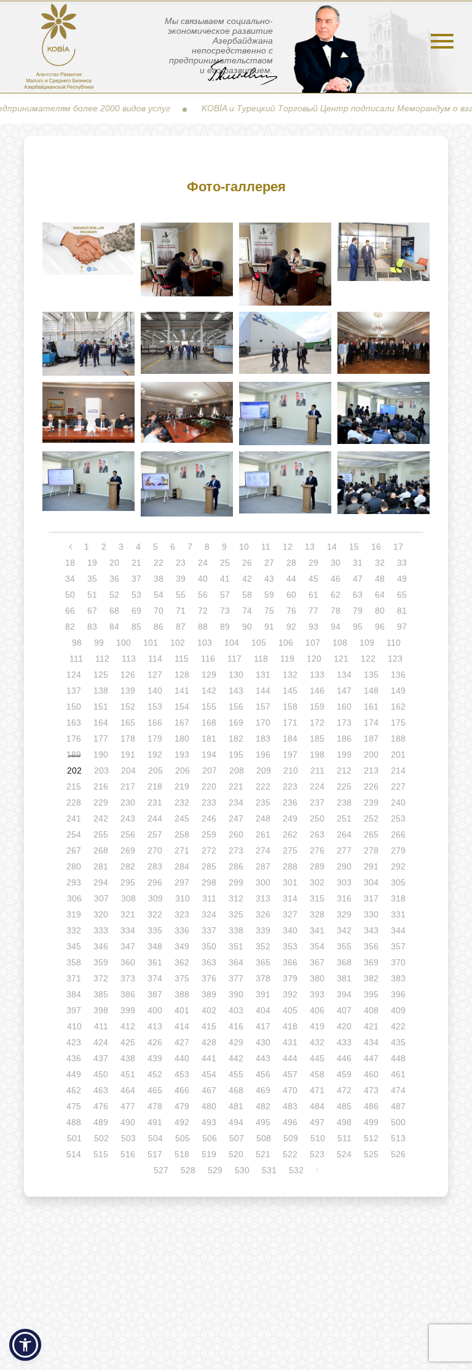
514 (73, 1154)
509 (290, 1138)
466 (182, 1090)
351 (236, 946)
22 (158, 563)
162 (398, 706)
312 (236, 898)
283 (155, 866)
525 (371, 1154)
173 (344, 722)
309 (155, 898)
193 (182, 754)
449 (73, 1074)
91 (269, 627)
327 (290, 914)
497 (317, 1122)
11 (265, 547)
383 (398, 978)
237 (317, 802)
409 (398, 1010)
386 (127, 994)
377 (236, 978)
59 (269, 595)
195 (236, 754)
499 (371, 1122)
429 (236, 1042)
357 (398, 946)
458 (317, 1074)
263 (317, 834)
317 (371, 898)
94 (335, 627)
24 (203, 563)
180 (182, 738)
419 (317, 1026)
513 (398, 1138)
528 (188, 1170)
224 (317, 786)
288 (290, 866)
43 (269, 579)
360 (127, 962)
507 (236, 1138)
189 (73, 754)
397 (73, 1010)
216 (100, 786)
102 (177, 642)
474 (398, 1090)
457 (290, 1074)
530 (242, 1170)
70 (158, 611)
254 (73, 834)
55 (181, 595)
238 (344, 802)
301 (290, 882)
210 (290, 770)
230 (127, 802)
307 (101, 898)
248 (263, 818)
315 (317, 898)
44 (291, 579)
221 (236, 786)
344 (398, 930)
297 (182, 882)
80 (380, 611)
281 (100, 866)
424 (100, 1042)
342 (344, 930)
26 (247, 563)
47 (358, 579)
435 (398, 1042)
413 (155, 1026)
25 (225, 563)
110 (394, 642)
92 (291, 627)
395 (371, 994)
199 (344, 754)
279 (398, 850)
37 (136, 579)
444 (290, 1058)
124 (73, 674)
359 (100, 962)
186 (344, 738)
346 (100, 946)
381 (344, 978)
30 (335, 563)
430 (263, 1042)
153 (155, 706)
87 (181, 627)
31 (358, 563)
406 (317, 1010)
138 (100, 690)
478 (155, 1106)
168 (209, 722)
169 (236, 722)
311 (209, 898)
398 (100, 1010)
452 (155, 1074)
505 (182, 1138)
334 (127, 930)
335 (155, 930)
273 (236, 850)
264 (344, 834)
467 (209, 1090)
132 (290, 674)
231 (155, 802)
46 (335, 579)
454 (209, 1074)
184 (290, 738)
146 (317, 690)
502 (101, 1138)
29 (313, 563)
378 (263, 978)
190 (100, 754)
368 (344, 962)
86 (158, 627)
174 (371, 722)
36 (114, 579)
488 (73, 1122)
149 (398, 690)
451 (127, 1074)
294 (100, 882)
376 (209, 978)
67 (92, 611)
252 (371, 818)
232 (182, 802)
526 (398, 1154)
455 (236, 1074)
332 (73, 930)
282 (127, 866)
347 (127, 946)
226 (371, 786)
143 (236, 690)
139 (127, 690)
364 (236, 962)
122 (368, 658)
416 (236, 1026)
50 (70, 595)
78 (335, 611)
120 (314, 658)
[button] (25, 1345)
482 (263, 1106)
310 (182, 898)
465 (155, 1090)
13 (310, 547)
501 (74, 1138)
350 (209, 946)
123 (395, 658)
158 (290, 706)
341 (317, 930)
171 (290, 722)
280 (73, 866)
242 (100, 818)
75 (269, 611)
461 (398, 1074)
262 (290, 834)
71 (181, 611)
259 (209, 834)
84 (114, 627)
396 (398, 994)
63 (358, 595)
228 (73, 802)
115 (182, 658)
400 (155, 1010)
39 (181, 579)
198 (317, 754)
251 (344, 818)
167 (182, 722)
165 (127, 722)
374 (155, 978)
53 (136, 595)
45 (313, 579)
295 (127, 882)
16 (376, 547)
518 (182, 1154)
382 (371, 978)
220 (209, 786)
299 (236, 882)
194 (209, 754)
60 (291, 595)
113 (129, 658)
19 (92, 563)
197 (290, 754)
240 (398, 802)
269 (127, 850)
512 (371, 1138)
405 (290, 1010)
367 (317, 962)
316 (344, 898)
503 (128, 1138)
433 (344, 1042)
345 (73, 946)
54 (158, 595)
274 (263, 850)
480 (209, 1106)
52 (114, 595)
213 (371, 770)
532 (296, 1170)
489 (100, 1122)
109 (367, 642)
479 (182, 1106)
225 (344, 786)
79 (358, 611)
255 (100, 834)
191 (127, 754)
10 (244, 547)
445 (317, 1058)
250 (317, 818)
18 (70, 563)
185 (317, 738)
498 (344, 1122)
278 (371, 850)
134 (344, 674)
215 (73, 786)
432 (317, 1042)
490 (127, 1122)
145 (290, 690)
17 (398, 547)
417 (263, 1026)
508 (263, 1138)
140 (155, 690)
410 (74, 1026)
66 (70, 611)
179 (155, 738)
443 (263, 1058)
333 (100, 930)
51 (92, 595)
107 (312, 642)
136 (398, 674)
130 (236, 674)
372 (100, 978)
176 (73, 738)
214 (398, 770)
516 (127, 1154)
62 (335, 595)
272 (209, 850)
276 (317, 850)
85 (136, 627)
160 (344, 706)
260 (236, 834)
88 (203, 627)
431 (290, 1042)
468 (236, 1090)
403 (236, 1010)
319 (73, 914)
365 (263, 962)
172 (317, 722)
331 (398, 914)
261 (263, 834)
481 (236, 1106)
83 (92, 627)
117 (234, 658)
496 (290, 1122)
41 (225, 579)
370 (398, 962)
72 (203, 611)
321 (127, 914)
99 (99, 642)
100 (123, 642)
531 (269, 1170)
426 (155, 1042)
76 (291, 611)
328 (317, 914)
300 (263, 882)
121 (341, 658)
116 (208, 658)
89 (225, 627)
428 (209, 1042)
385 (100, 994)
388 (182, 994)
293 (73, 882)
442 (236, 1058)
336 (182, 930)
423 (73, 1042)
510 (317, 1138)
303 (344, 882)
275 (290, 850)
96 (380, 627)
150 (73, 706)
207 (209, 770)
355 (344, 946)
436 (73, 1058)
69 (136, 611)
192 (155, 754)
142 (209, 690)
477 (127, 1106)
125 (100, 674)
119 (287, 658)
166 (155, 722)
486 (371, 1106)
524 (344, 1154)
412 (127, 1026)
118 (261, 658)
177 (100, 738)
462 (73, 1090)
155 (209, 706)
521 (263, 1154)
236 (290, 802)
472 (344, 1090)
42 (247, 579)
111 (76, 658)
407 (344, 1010)
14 (332, 547)
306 (74, 898)
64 (380, 595)
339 (263, 930)
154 (182, 706)
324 (209, 914)
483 (290, 1106)
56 (203, 595)
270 (155, 850)
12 (288, 547)
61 (313, 595)
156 (236, 706)
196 (263, 754)
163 (73, 722)
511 (344, 1138)
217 (127, 786)
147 (344, 690)
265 (371, 834)
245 (182, 818)
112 (102, 658)
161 (371, 706)
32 (380, 563)
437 (100, 1058)
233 (209, 802)
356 (371, 946)
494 (236, 1122)
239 (371, 802)
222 (263, 786)
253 (398, 818)
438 (127, 1058)
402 (209, 1010)
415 (209, 1026)
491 (155, 1122)
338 (236, 930)
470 (290, 1090)
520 (236, 1154)
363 (209, 962)
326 (263, 914)
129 (209, 674)
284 (182, 866)
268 (100, 850)
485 (344, 1106)
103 (204, 642)
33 (402, 563)
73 (225, 611)
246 (209, 818)
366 (290, 962)
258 (182, 834)
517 (155, 1154)
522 (290, 1154)
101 (150, 642)
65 (402, 595)
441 (209, 1058)
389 (209, 994)
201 (398, 754)
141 (182, 690)
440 (182, 1058)
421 (371, 1026)
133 (317, 674)
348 (155, 946)
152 (127, 706)
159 (317, 706)
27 (269, 563)
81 (402, 611)
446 (344, 1058)
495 (263, 1122)
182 (236, 738)
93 (313, 627)
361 (155, 962)
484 (317, 1106)
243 (127, 818)
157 (263, 706)
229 (100, 802)
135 (371, 674)
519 (209, 1154)
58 (247, 595)
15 (354, 547)
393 (317, 994)
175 (398, 722)
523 (317, 1154)
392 (290, 994)
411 (101, 1026)
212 (344, 770)
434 (371, 1042)
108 (339, 642)
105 (258, 642)
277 (344, 850)
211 (317, 770)
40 (203, 579)
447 (371, 1058)
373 (127, 978)
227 (398, 786)
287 (263, 866)
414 (182, 1026)
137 (73, 690)
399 (127, 1010)
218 (155, 786)
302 (317, 882)
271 (182, 850)
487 (398, 1106)
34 (70, 579)
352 (263, 946)
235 (263, 802)
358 (73, 962)
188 (398, 738)
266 (398, 834)
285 (209, 866)
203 (101, 770)
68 (114, 611)
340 (290, 930)
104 (231, 642)
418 (290, 1026)
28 (291, 563)
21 (136, 563)
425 (127, 1042)
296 (155, 882)
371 (73, 978)
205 (155, 770)
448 (398, 1058)
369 (371, 962)
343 (371, 930)
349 (182, 946)
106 (285, 642)
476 (100, 1106)
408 (371, 1010)
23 (181, 563)
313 (263, 898)
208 (236, 770)
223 (290, 786)
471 (317, 1090)
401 (182, 1010)
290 (344, 866)
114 (155, 658)
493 (209, 1122)
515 (100, 1154)
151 (100, 706)
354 (317, 946)
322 (155, 914)
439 (155, 1058)
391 (263, 994)
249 (290, 818)
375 (182, 978)
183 (263, 738)
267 (73, 850)
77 (313, 611)
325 (236, 914)
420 (344, 1026)
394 (344, 994)
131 (263, 674)
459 (344, 1074)
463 (100, 1090)
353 (290, 946)
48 (380, 579)
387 (155, 994)
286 (236, 866)
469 (263, 1090)
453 (182, 1074)
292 (398, 866)
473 (371, 1090)
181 (209, 738)
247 (236, 818)
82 (70, 627)
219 (182, 786)
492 (182, 1122)
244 (155, 818)
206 (182, 770)
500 (398, 1122)
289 (317, 866)
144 (263, 690)
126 (127, 674)
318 (398, 898)
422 (398, 1026)
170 (263, 722)
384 (73, 994)
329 (344, 914)
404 (263, 1010)
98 (77, 642)
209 (263, 770)
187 (371, 738)
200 (371, 754)
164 (100, 722)
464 (127, 1090)
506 (209, 1138)
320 (100, 914)
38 (158, 579)
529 (215, 1170)
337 (209, 930)
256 (127, 834)
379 (290, 978)
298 (209, 882)
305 (398, 882)
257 (155, 834)
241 (73, 818)
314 (290, 898)
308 (128, 898)
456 (263, 1074)
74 (247, 611)
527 (161, 1170)
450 (100, 1074)
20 (114, 563)
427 (182, 1042)
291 (371, 866)
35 (92, 579)
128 (182, 674)
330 (371, 914)
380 (317, 978)
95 (358, 627)
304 (371, 882)
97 (402, 627)
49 (402, 579)
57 (225, 595)
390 (236, 994)
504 (155, 1138)
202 (74, 770)
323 (182, 914)
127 (155, 674)
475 (73, 1106)
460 (371, 1074)
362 (182, 962)
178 (127, 738)
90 (247, 627)
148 (371, 690)
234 (236, 802)
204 (128, 770)
